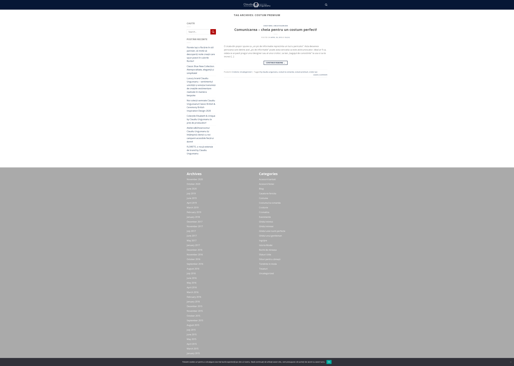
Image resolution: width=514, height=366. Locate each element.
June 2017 (192, 235)
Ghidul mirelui (266, 221)
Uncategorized (280, 26)
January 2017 (193, 245)
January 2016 (193, 301)
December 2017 (194, 221)
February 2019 (194, 212)
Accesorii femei (266, 184)
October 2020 (193, 184)
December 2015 (194, 306)
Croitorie (268, 26)
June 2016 (192, 278)
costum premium (301, 72)
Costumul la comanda (270, 202)
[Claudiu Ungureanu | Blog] (257, 4)
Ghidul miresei (266, 226)
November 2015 (195, 310)
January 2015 (193, 353)
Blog (261, 188)
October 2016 (193, 259)
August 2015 (193, 325)
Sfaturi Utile (265, 254)
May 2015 (191, 339)
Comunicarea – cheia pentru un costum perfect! (275, 29)
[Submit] (213, 31)
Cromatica (264, 212)
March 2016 (193, 292)
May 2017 (191, 240)
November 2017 (195, 226)
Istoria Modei (265, 245)
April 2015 (192, 343)
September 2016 (195, 263)
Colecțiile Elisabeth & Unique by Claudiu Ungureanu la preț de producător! (201, 119)
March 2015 (193, 348)
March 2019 (193, 207)
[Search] (326, 5)
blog (287, 37)
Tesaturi (263, 268)
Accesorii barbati (267, 179)
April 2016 (192, 287)
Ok (329, 362)
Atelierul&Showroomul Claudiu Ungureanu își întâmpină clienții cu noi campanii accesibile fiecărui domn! (200, 134)
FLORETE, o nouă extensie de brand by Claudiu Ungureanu (200, 150)
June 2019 (192, 198)
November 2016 (195, 254)
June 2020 (192, 188)
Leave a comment (320, 74)
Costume (263, 198)
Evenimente (265, 217)
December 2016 (194, 249)
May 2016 (191, 282)
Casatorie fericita (267, 193)
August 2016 (193, 268)
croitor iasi (313, 72)
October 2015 (193, 315)
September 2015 (195, 320)
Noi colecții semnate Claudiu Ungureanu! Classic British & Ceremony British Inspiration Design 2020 (201, 105)
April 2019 (192, 202)
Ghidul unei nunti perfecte (272, 231)
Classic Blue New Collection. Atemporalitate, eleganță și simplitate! (200, 70)
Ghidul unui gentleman (270, 235)
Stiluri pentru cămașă (269, 259)
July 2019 (191, 193)
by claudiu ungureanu (269, 72)
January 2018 (193, 217)
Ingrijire (263, 240)
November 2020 (195, 179)
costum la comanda (286, 72)
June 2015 (192, 334)
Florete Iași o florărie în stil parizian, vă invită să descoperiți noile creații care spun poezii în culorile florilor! (201, 54)
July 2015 (191, 329)
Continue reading (275, 63)
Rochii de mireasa (268, 249)
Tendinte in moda (268, 263)
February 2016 (194, 296)
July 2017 (191, 231)
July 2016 (191, 273)
